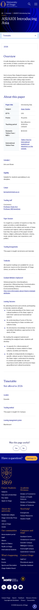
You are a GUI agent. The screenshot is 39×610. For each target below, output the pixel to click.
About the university (6, 510)
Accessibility (31, 600)
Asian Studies (25, 109)
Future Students (9, 488)
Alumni (4, 540)
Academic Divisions (24, 489)
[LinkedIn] (4, 587)
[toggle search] (29, 4)
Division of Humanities (27, 502)
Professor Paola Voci (11, 207)
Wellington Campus (26, 545)
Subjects (4, 491)
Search (14, 598)
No (24, 448)
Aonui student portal (8, 534)
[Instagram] (15, 587)
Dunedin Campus (26, 542)
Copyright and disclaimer (11, 600)
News (3, 559)
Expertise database (26, 565)
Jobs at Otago (6, 524)
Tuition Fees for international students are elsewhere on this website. (27, 144)
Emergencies (24, 512)
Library (4, 521)
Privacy (23, 600)
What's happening (10, 555)
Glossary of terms (31, 598)
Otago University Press (9, 518)
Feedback (21, 598)
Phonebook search (26, 562)
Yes (16, 448)
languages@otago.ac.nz (11, 192)
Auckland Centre (26, 536)
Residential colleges (8, 515)
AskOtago (30, 458)
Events (4, 562)
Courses (8, 13)
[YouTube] (20, 587)
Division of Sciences (27, 505)
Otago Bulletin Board (9, 568)
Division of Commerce (27, 494)
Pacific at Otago (7, 546)
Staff (3, 537)
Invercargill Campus (27, 548)
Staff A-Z (23, 559)
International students (9, 549)
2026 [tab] (6, 47)
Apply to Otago (7, 501)
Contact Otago (26, 555)
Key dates (5, 498)
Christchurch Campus (27, 539)
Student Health (25, 518)
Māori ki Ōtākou (7, 543)
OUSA (4, 527)
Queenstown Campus (27, 551)
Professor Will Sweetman (12, 209)
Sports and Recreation (9, 565)
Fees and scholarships (9, 495)
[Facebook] (9, 587)
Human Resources (26, 515)
